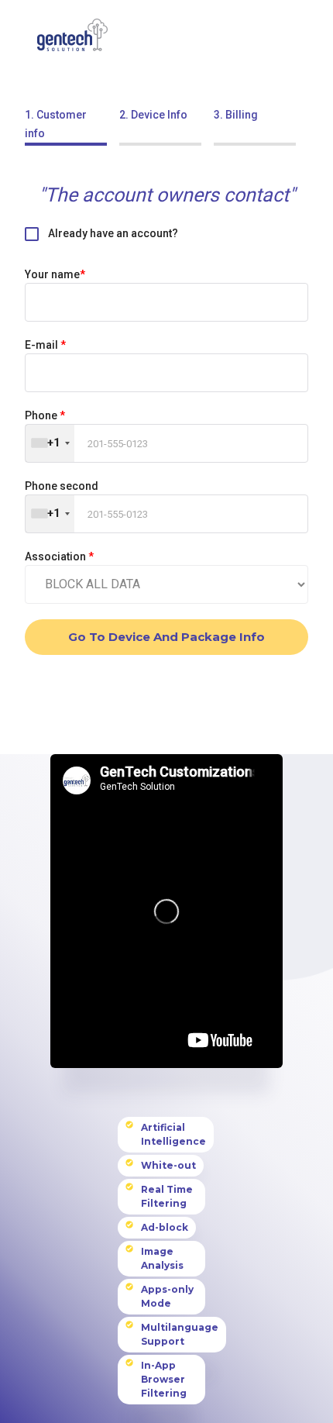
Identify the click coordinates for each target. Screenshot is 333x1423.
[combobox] (50, 443)
